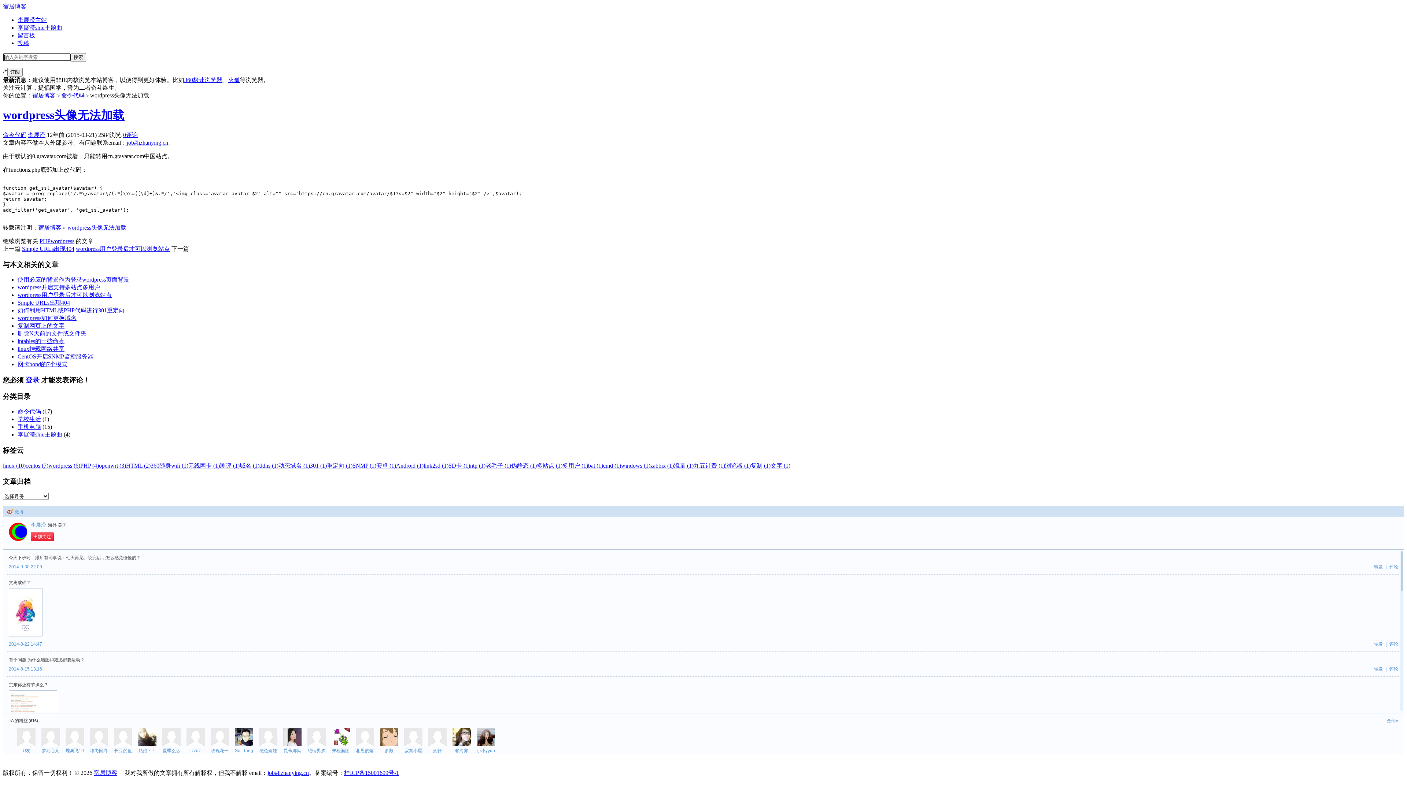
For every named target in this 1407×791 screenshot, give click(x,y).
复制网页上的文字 (41, 326)
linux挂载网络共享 (41, 349)
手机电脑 (29, 427)
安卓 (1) (386, 466)
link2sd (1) (436, 466)
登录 (33, 380)
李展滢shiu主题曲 (40, 28)
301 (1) (318, 466)
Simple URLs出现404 (48, 249)
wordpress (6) (64, 466)
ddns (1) (268, 466)
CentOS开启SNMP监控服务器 (55, 356)
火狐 (234, 80)
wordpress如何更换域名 (47, 318)
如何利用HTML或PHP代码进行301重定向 (71, 310)
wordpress (62, 241)
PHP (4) (89, 466)
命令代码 (73, 95)
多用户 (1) (575, 466)
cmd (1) (612, 466)
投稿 (23, 43)
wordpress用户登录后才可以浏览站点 (123, 249)
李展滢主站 (32, 20)
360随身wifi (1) (169, 466)
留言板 (26, 35)
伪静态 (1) (524, 466)
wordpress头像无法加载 (64, 115)
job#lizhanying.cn (147, 143)
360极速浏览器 (203, 80)
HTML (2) (138, 466)
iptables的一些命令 (41, 341)
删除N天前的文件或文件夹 (52, 333)
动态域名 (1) (294, 466)
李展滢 (36, 135)
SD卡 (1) (459, 466)
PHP (45, 241)
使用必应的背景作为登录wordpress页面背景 (73, 279)
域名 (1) (249, 466)
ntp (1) (477, 466)
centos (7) (37, 466)
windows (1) (635, 466)
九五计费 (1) (709, 466)
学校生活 (29, 419)
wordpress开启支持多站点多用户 (59, 287)
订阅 (15, 72)
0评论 (130, 135)
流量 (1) (684, 466)
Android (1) (410, 466)
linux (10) (14, 466)
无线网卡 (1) (204, 466)
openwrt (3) (112, 466)
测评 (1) (230, 466)
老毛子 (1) (498, 466)
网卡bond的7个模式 (42, 364)
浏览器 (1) (738, 466)
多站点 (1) (549, 466)
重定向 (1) (339, 466)
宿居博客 (14, 6)
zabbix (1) (662, 466)
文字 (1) (780, 466)
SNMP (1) (364, 466)
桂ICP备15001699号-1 (371, 773)
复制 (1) (761, 466)
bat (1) (595, 466)
